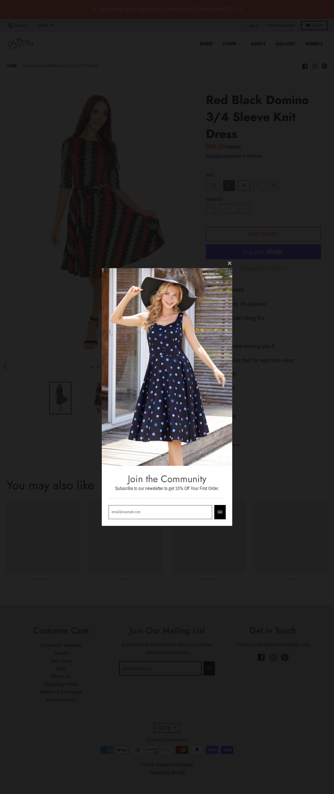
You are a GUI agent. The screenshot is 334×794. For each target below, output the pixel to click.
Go (220, 512)
